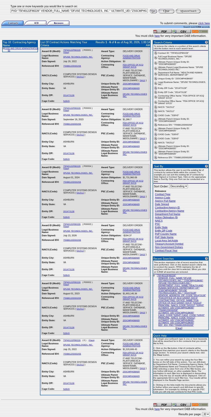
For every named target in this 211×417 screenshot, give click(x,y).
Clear (179, 328)
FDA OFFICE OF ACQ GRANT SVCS (133, 66)
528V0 (66, 101)
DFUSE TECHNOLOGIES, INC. (78, 57)
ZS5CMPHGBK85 (131, 84)
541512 (80, 77)
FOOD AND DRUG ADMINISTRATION (131, 57)
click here (204, 23)
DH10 (142, 80)
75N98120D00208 (72, 66)
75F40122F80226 (72, 50)
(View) (66, 52)
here (157, 35)
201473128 (68, 95)
